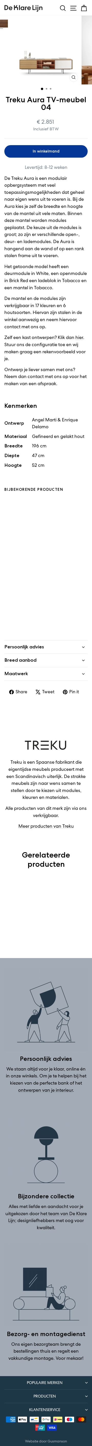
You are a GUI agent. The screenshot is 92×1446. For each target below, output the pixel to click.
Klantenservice (44, 1409)
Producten (44, 1396)
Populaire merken (45, 1382)
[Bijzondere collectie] (46, 1147)
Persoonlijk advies (24, 647)
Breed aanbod (20, 660)
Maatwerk (16, 673)
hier (79, 337)
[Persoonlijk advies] (46, 1009)
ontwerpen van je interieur (45, 1090)
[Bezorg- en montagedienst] (46, 1285)
